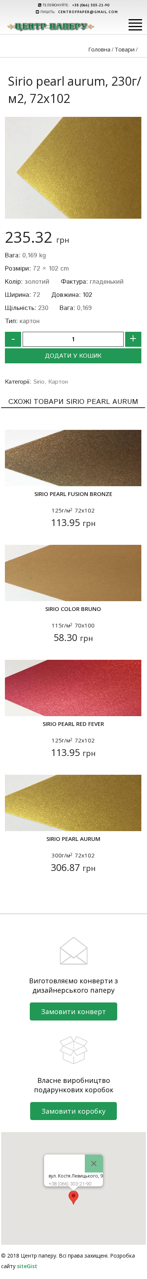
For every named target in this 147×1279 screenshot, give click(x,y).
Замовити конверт (73, 1011)
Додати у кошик (73, 356)
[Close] (94, 1163)
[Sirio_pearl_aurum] (73, 168)
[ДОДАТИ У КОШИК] (15, 475)
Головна (99, 49)
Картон (58, 382)
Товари (125, 49)
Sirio (38, 382)
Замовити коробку (73, 1111)
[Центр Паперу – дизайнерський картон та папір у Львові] (50, 26)
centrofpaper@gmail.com (88, 11)
